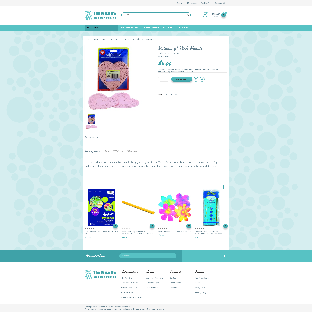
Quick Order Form (201, 278)
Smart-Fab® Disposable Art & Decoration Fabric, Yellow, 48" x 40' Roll (137, 233)
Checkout (174, 288)
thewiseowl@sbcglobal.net (131, 297)
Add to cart (182, 79)
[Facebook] (224, 256)
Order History (175, 283)
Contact (173, 278)
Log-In (197, 283)
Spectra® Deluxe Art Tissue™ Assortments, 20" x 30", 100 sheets (209, 233)
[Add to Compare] (202, 79)
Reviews (132, 151)
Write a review (163, 56)
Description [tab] (92, 151)
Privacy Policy (199, 288)
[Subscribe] (173, 255)
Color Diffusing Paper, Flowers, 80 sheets (174, 232)
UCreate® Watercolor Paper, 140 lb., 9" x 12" (101, 233)
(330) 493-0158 (127, 292)
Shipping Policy (200, 292)
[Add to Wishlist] (196, 79)
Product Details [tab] (113, 151)
